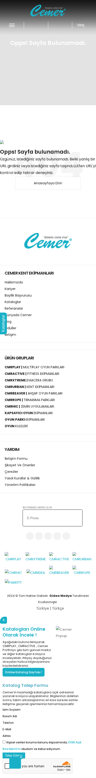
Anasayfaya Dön (48, 183)
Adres (7, 736)
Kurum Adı (10, 716)
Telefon (8, 723)
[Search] (58, 25)
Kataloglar (3, 323)
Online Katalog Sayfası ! (23, 672)
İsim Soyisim (12, 710)
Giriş (81, 24)
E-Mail (7, 729)
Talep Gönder (14, 755)
